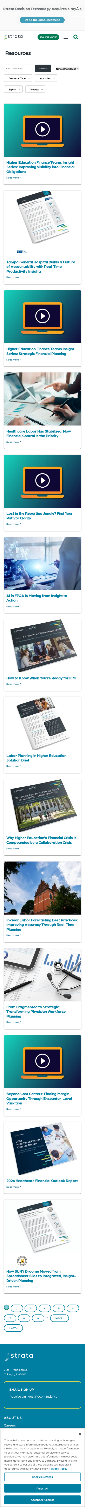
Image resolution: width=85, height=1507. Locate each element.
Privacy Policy (58, 1468)
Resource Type (17, 78)
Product (34, 89)
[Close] (80, 1434)
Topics (12, 89)
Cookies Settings (42, 1476)
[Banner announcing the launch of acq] (42, 15)
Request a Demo (48, 37)
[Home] (19, 37)
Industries (45, 78)
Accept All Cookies (42, 1499)
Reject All (42, 1488)
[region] (42, 1467)
